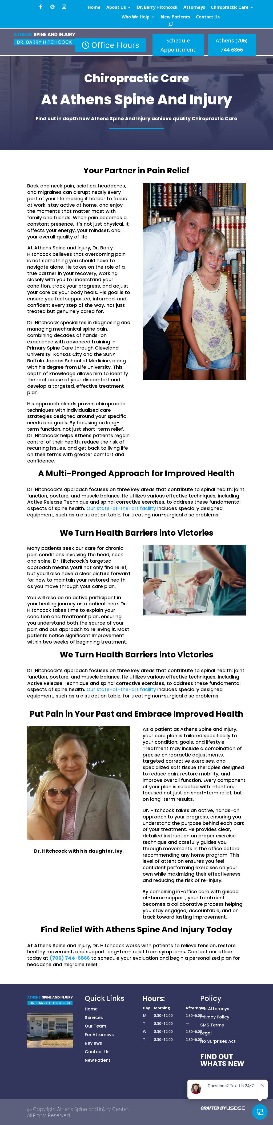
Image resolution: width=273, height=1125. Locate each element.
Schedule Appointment (178, 45)
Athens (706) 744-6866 (231, 45)
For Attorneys (99, 1035)
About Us (116, 7)
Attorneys (194, 7)
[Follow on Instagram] (64, 6)
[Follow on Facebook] (40, 6)
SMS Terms (212, 1025)
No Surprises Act (218, 1041)
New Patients (175, 17)
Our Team (95, 1026)
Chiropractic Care (229, 7)
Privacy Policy (214, 1017)
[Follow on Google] (52, 6)
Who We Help (136, 17)
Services (94, 1017)
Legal (206, 1033)
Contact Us (208, 17)
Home (94, 7)
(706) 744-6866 (70, 958)
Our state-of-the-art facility (121, 508)
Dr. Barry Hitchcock (157, 7)
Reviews (93, 1043)
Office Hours (115, 45)
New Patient (97, 1060)
